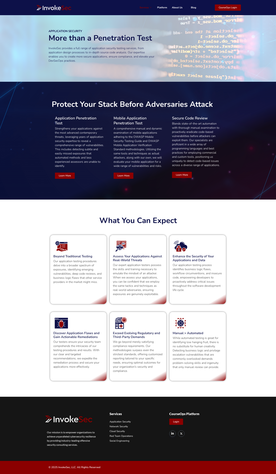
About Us (177, 7)
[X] (181, 433)
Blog (193, 7)
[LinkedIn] (172, 433)
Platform (162, 7)
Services (144, 7)
